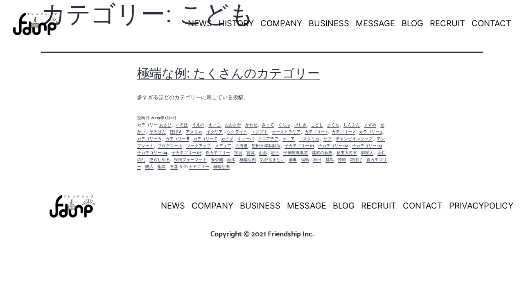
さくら (333, 124)
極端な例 (247, 159)
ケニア (288, 138)
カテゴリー (199, 166)
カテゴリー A (149, 138)
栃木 (231, 159)
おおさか (233, 124)
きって (268, 124)
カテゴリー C (205, 138)
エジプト (259, 131)
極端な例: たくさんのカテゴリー (228, 73)
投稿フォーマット (190, 159)
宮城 (250, 152)
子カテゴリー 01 (299, 145)
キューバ (245, 138)
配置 (162, 166)
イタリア (214, 131)
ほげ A (176, 131)
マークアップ (198, 145)
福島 (305, 159)
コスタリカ (309, 138)
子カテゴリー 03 (367, 145)
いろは (182, 124)
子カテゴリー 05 (186, 152)
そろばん (157, 131)
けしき (300, 124)
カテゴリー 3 (370, 131)
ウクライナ (237, 131)
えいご (214, 124)
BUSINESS (329, 23)
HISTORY (236, 23)
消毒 (293, 159)
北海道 (241, 145)
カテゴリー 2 (343, 131)
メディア (223, 145)
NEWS (200, 23)
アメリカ (194, 131)
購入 (149, 166)
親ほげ (356, 159)
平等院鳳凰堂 (295, 152)
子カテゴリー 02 (333, 145)
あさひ (165, 124)
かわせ (251, 124)
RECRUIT (447, 23)
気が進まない (272, 159)
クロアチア (268, 138)
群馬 (329, 159)
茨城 (342, 159)
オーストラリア (286, 131)
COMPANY (281, 23)
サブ (327, 138)
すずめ (370, 124)
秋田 (317, 159)
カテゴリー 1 (316, 131)
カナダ (227, 138)
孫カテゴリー (218, 152)
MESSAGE (375, 23)
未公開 (217, 159)
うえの (198, 124)
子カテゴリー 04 (152, 152)
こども (317, 124)
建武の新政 (322, 152)
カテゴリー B (177, 138)
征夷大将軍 (347, 152)
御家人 (367, 152)
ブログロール (170, 145)
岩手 (275, 152)
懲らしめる (159, 159)
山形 (263, 152)
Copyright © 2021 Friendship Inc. (262, 233)
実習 (238, 152)
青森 (174, 166)
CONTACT (491, 23)
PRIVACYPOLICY (481, 206)
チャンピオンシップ (354, 138)
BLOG (412, 23)
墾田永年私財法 (266, 145)
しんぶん (351, 124)
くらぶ (284, 124)
